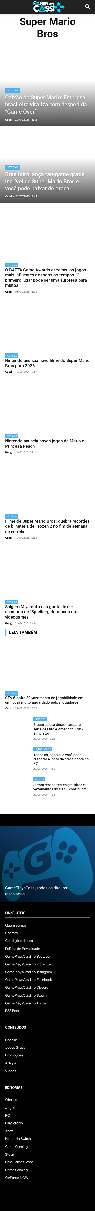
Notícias (12, 90)
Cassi (8, 371)
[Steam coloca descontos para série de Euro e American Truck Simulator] (17, 729)
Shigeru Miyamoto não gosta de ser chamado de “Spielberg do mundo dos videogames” (42, 612)
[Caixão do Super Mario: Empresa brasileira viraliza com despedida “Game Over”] (47, 88)
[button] (88, 7)
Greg (8, 291)
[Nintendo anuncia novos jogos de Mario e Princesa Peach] (47, 406)
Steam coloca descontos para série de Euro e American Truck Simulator (58, 729)
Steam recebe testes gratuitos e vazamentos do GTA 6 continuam (59, 787)
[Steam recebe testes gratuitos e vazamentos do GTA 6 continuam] (17, 789)
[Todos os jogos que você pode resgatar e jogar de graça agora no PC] (17, 759)
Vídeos (39, 779)
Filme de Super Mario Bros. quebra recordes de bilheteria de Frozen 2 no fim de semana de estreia (47, 526)
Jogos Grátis (43, 749)
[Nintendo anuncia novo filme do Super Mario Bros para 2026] (47, 326)
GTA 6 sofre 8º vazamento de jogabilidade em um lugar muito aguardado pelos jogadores (44, 700)
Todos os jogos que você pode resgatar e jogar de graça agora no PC (61, 759)
